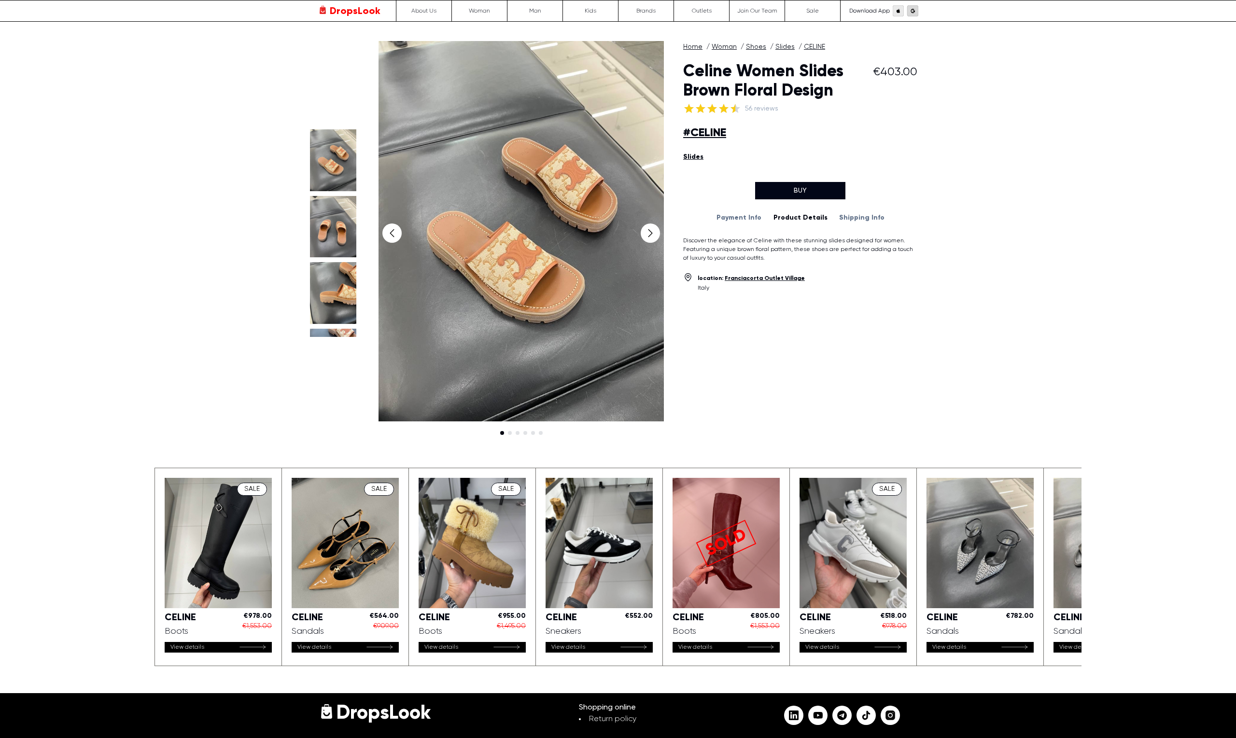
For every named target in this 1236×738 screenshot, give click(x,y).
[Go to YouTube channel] (818, 715)
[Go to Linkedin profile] (793, 715)
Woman (479, 11)
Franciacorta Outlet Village (765, 278)
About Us (423, 11)
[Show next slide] (650, 233)
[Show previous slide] (392, 233)
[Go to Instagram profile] (890, 715)
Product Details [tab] (800, 217)
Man (535, 11)
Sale (812, 11)
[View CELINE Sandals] (345, 567)
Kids (590, 11)
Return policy (612, 719)
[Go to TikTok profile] (866, 715)
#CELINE (704, 133)
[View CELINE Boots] (218, 567)
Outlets (702, 11)
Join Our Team (757, 11)
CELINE (814, 46)
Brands (646, 11)
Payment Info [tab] (738, 217)
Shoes (756, 46)
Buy (800, 190)
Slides (785, 46)
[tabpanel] (800, 250)
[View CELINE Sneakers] (599, 567)
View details (187, 647)
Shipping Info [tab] (862, 217)
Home (692, 46)
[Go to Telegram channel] (842, 715)
